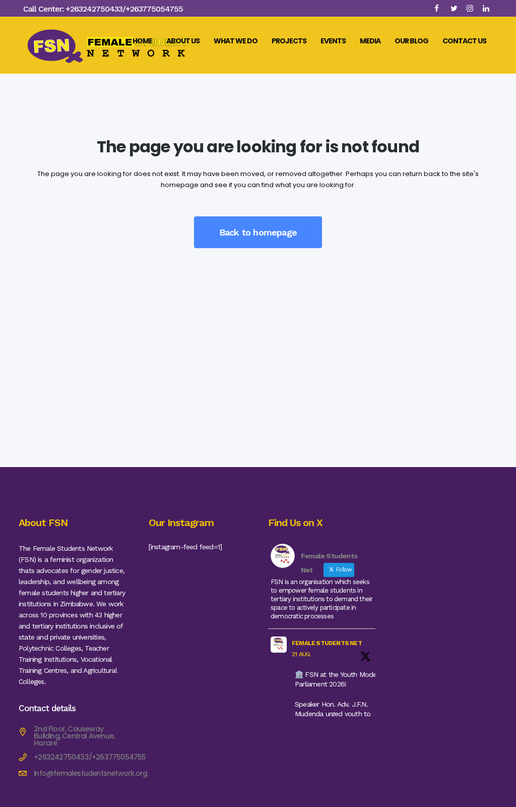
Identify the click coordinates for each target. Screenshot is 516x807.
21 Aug (301, 654)
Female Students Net (327, 643)
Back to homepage (258, 232)
